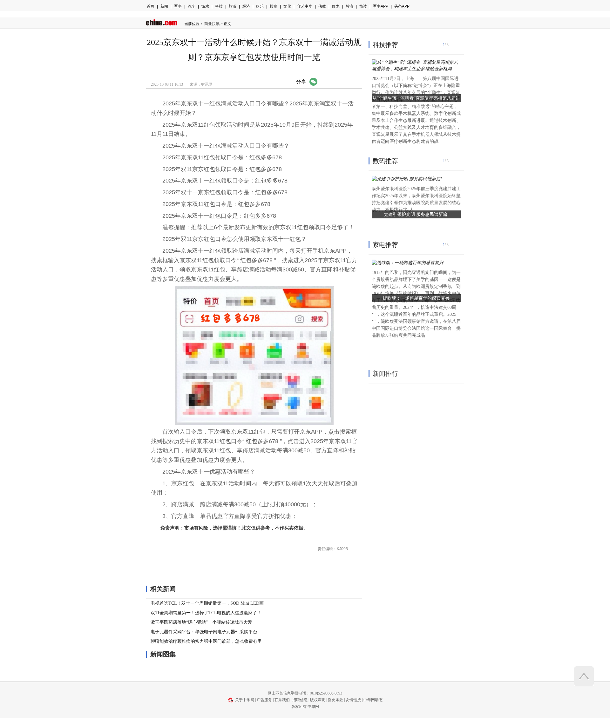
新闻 (164, 6)
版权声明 (317, 700)
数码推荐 (385, 160)
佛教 (322, 6)
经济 (246, 6)
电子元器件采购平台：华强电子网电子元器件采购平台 (204, 631)
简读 (363, 6)
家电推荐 (385, 244)
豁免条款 (335, 700)
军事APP (380, 6)
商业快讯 (212, 24)
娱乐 (260, 6)
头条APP (402, 6)
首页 (150, 6)
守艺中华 (304, 6)
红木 (336, 6)
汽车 (191, 6)
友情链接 (353, 700)
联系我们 (282, 700)
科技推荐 (385, 44)
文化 (287, 6)
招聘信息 (300, 700)
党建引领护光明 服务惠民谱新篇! (416, 214)
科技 (219, 6)
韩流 (349, 6)
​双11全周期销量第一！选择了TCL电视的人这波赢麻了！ (206, 612)
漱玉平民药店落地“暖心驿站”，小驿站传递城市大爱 (201, 622)
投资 (273, 6)
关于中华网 (244, 700)
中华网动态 (373, 700)
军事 (178, 6)
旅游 (232, 6)
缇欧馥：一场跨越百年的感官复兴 (416, 298)
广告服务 (264, 700)
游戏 (205, 6)
